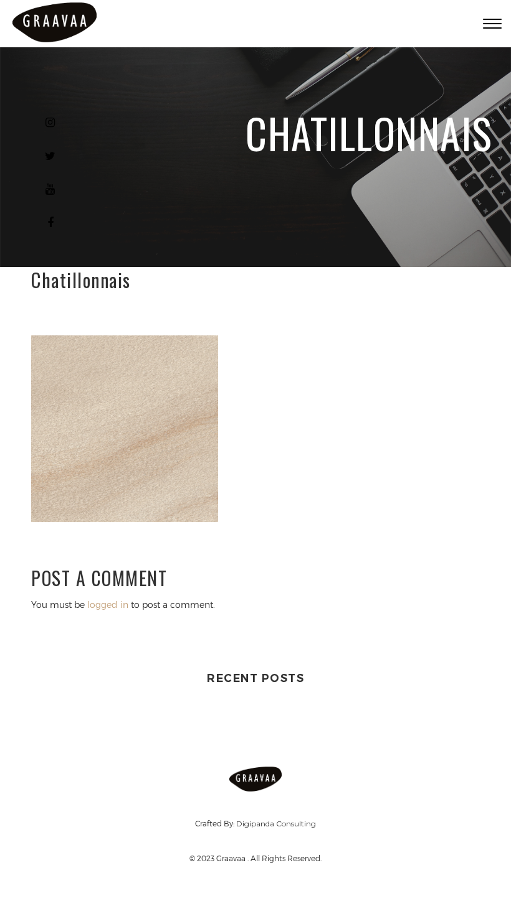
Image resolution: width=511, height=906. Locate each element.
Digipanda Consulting (276, 823)
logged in (107, 604)
